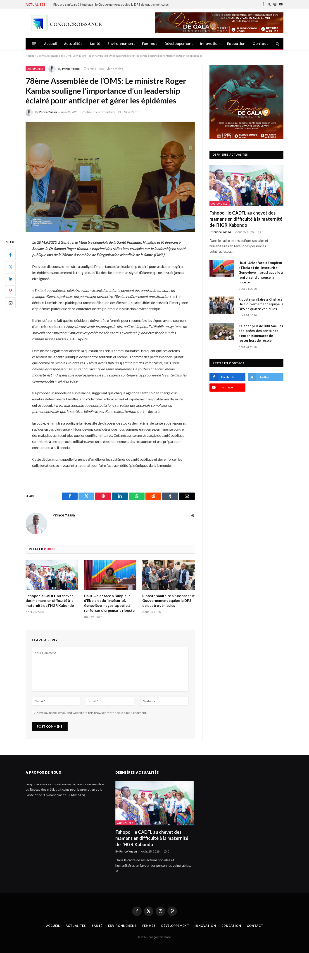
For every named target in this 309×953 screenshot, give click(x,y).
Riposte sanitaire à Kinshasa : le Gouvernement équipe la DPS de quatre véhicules (168, 600)
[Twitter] (10, 267)
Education (236, 43)
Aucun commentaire (100, 112)
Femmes (149, 43)
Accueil (50, 43)
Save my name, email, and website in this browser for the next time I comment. (92, 713)
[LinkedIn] (10, 279)
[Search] (277, 44)
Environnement (121, 43)
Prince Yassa (71, 69)
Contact (260, 43)
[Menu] (34, 43)
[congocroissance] (65, 23)
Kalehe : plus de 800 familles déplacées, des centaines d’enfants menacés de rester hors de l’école (122, 4)
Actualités (73, 43)
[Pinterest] (10, 291)
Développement (179, 43)
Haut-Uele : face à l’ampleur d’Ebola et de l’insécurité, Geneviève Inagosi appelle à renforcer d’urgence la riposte (109, 602)
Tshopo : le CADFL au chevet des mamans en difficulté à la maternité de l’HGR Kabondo (50, 600)
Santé (95, 43)
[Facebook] (10, 255)
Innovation (210, 43)
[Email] (10, 303)
